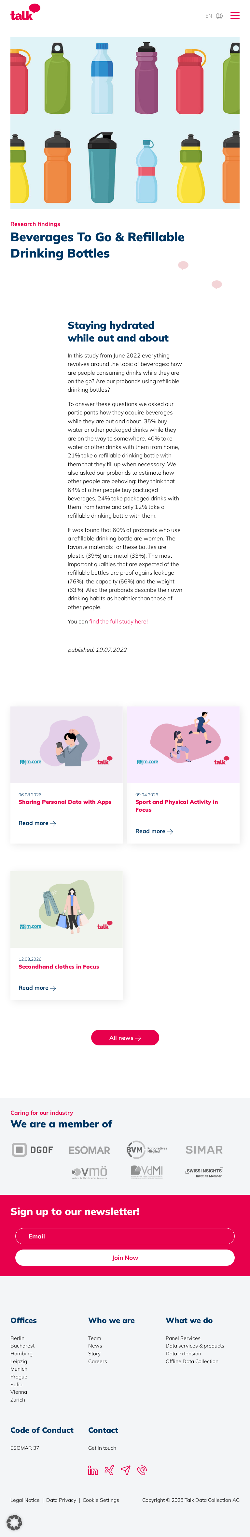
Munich (18, 1368)
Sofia (16, 1384)
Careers (97, 1361)
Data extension (183, 1353)
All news (122, 1037)
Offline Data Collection (192, 1361)
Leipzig (18, 1361)
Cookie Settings (101, 1500)
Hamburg (21, 1353)
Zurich (17, 1399)
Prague (18, 1376)
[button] (14, 1522)
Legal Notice (25, 1500)
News (95, 1345)
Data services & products (195, 1345)
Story (94, 1353)
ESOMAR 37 (24, 1448)
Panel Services (183, 1338)
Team (94, 1338)
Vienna (18, 1392)
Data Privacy (61, 1500)
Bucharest (22, 1345)
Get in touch (102, 1448)
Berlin (17, 1338)
